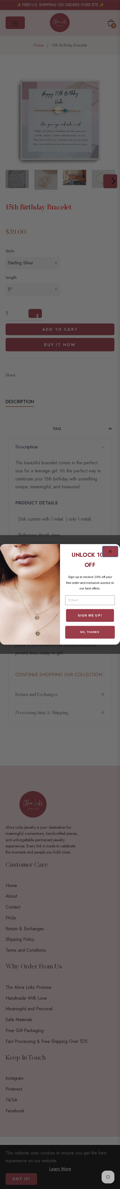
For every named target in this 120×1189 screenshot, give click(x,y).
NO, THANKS (89, 632)
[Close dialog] (110, 551)
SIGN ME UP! (90, 615)
